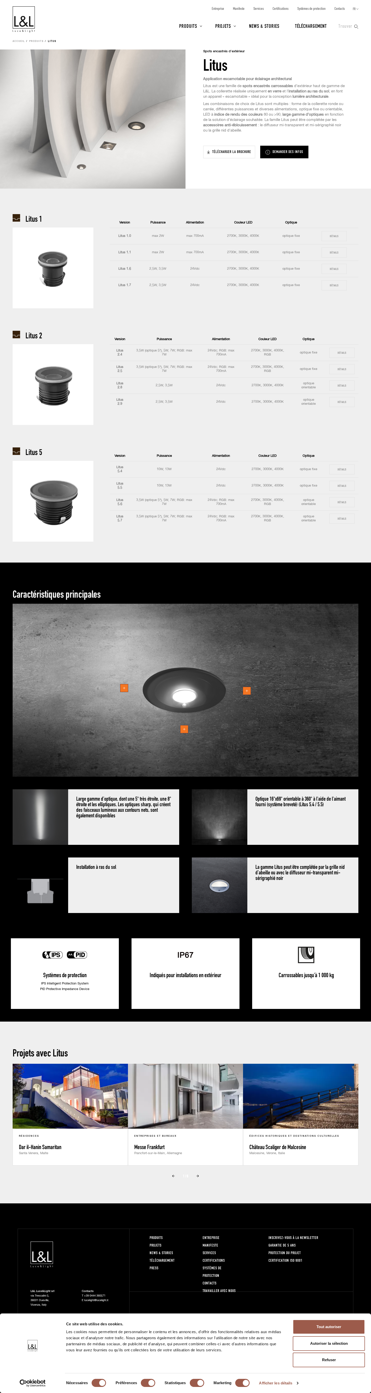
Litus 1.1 (124, 252)
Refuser (329, 1360)
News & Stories (264, 25)
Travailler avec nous (219, 1291)
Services (258, 8)
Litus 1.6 (124, 268)
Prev (173, 1176)
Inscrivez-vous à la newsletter (293, 1237)
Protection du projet (285, 1253)
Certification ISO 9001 (286, 1260)
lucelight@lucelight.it (96, 1300)
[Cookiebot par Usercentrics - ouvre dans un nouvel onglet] (33, 1383)
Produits (188, 25)
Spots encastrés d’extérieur (224, 51)
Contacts (339, 8)
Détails (334, 236)
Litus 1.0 (124, 236)
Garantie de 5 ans (282, 1245)
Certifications (280, 8)
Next (198, 1176)
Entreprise (218, 8)
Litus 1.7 (124, 285)
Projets (223, 25)
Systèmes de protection (311, 8)
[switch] (148, 1383)
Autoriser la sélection (329, 1343)
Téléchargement (311, 25)
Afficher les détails (275, 1383)
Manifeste (239, 8)
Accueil (19, 41)
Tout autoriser (328, 1327)
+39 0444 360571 (94, 1295)
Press (154, 1268)
